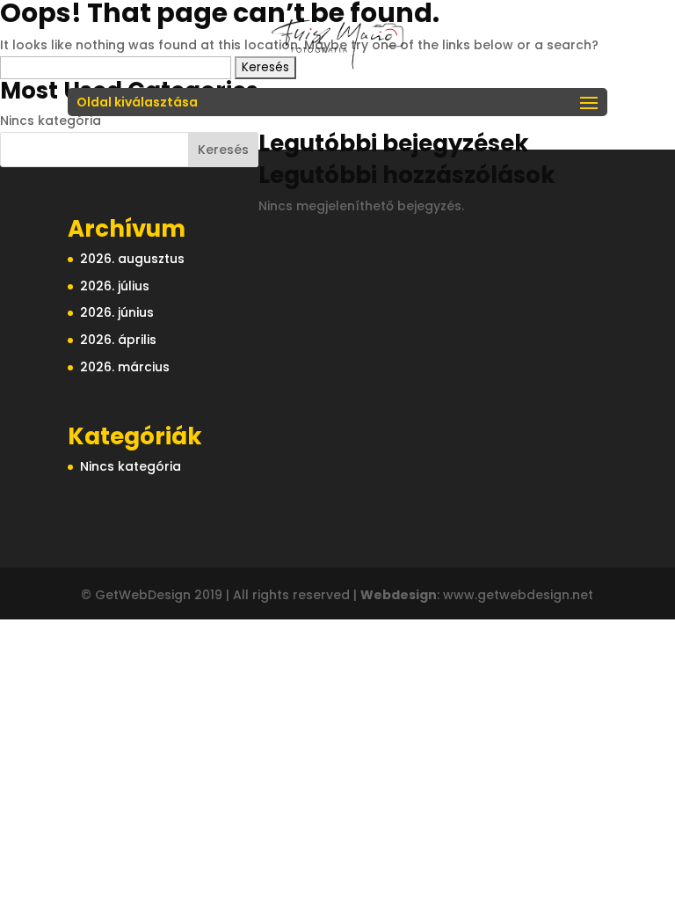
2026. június (117, 312)
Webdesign (398, 595)
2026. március (125, 367)
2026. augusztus (132, 258)
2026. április (118, 339)
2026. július (114, 286)
